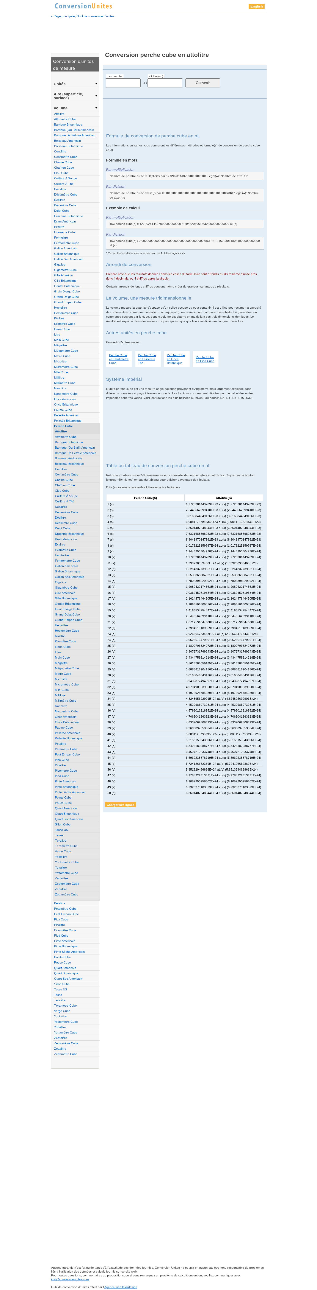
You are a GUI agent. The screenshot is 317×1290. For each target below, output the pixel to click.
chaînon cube (64, 167)
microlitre (60, 361)
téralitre (60, 840)
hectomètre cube (66, 313)
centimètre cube (65, 157)
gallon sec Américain (68, 259)
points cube (63, 797)
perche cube (115, 76)
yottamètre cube (66, 873)
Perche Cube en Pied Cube (205, 359)
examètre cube (64, 232)
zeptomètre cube (67, 883)
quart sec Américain (69, 819)
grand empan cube (68, 302)
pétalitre (60, 743)
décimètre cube (65, 205)
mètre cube (62, 356)
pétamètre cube (66, 749)
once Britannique (66, 404)
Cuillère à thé (64, 183)
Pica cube (62, 760)
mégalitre (60, 345)
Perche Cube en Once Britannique (176, 359)
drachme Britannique (68, 216)
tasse (59, 835)
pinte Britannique (66, 786)
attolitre (59, 113)
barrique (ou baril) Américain (74, 130)
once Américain (65, 399)
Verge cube (63, 851)
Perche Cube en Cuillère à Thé (147, 359)
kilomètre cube (64, 323)
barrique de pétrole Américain (74, 135)
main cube (61, 340)
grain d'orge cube (67, 291)
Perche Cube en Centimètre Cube (119, 359)
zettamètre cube (66, 894)
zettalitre (61, 889)
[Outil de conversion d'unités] (83, 5)
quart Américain (66, 808)
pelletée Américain (66, 415)
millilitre (59, 377)
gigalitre (60, 264)
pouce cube (63, 803)
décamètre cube (65, 194)
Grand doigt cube (66, 296)
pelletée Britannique (68, 420)
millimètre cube (64, 383)
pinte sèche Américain (70, 792)
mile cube (61, 372)
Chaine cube (63, 162)
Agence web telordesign (120, 1287)
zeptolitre (61, 878)
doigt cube (61, 210)
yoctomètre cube (67, 862)
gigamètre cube (65, 270)
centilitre (60, 151)
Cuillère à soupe (65, 178)
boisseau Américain (67, 140)
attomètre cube (65, 119)
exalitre (59, 226)
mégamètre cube (66, 350)
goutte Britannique (67, 286)
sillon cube (63, 824)
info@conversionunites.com (70, 1279)
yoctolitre (61, 856)
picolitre (60, 765)
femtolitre (61, 237)
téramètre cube (66, 846)
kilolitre (59, 318)
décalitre (60, 189)
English (256, 6)
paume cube (63, 410)
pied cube (62, 776)
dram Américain (65, 221)
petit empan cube (67, 754)
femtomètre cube (66, 243)
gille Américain (64, 275)
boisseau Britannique (68, 146)
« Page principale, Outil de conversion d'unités (82, 16)
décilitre (59, 200)
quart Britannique (67, 813)
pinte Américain (65, 781)
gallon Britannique (66, 253)
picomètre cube (66, 770)
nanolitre (60, 388)
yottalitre (61, 867)
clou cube (61, 173)
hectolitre (60, 307)
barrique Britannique (68, 124)
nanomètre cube (66, 393)
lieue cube (62, 329)
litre (57, 334)
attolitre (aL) (156, 76)
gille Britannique (65, 280)
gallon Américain (65, 248)
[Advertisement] (159, 32)
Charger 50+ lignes (120, 805)
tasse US (61, 830)
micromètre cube (66, 366)
